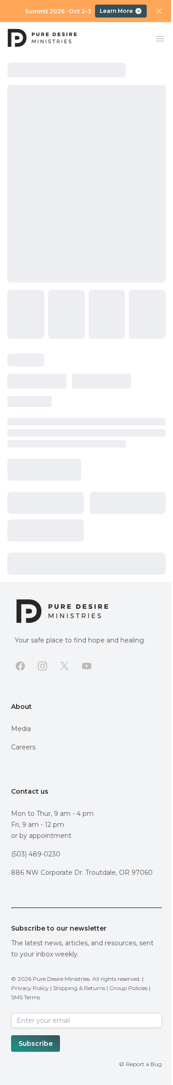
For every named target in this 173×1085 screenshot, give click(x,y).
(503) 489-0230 (35, 854)
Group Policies (128, 988)
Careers (23, 747)
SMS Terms (25, 997)
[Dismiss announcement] (159, 11)
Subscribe (35, 1043)
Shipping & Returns (79, 988)
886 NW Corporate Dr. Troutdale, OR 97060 (82, 872)
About (21, 706)
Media (21, 729)
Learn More (116, 10)
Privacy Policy (30, 988)
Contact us (29, 791)
